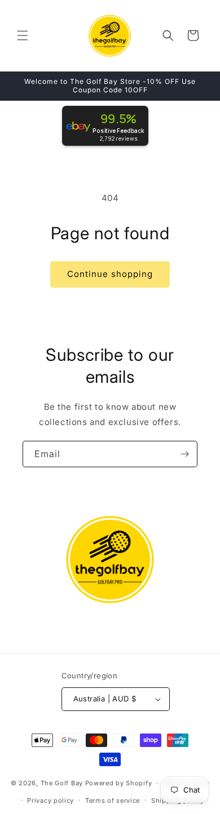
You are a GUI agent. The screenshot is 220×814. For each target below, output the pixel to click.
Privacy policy (50, 800)
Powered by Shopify (118, 783)
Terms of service (112, 800)
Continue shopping (110, 274)
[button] (22, 35)
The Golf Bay (62, 783)
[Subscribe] (184, 454)
